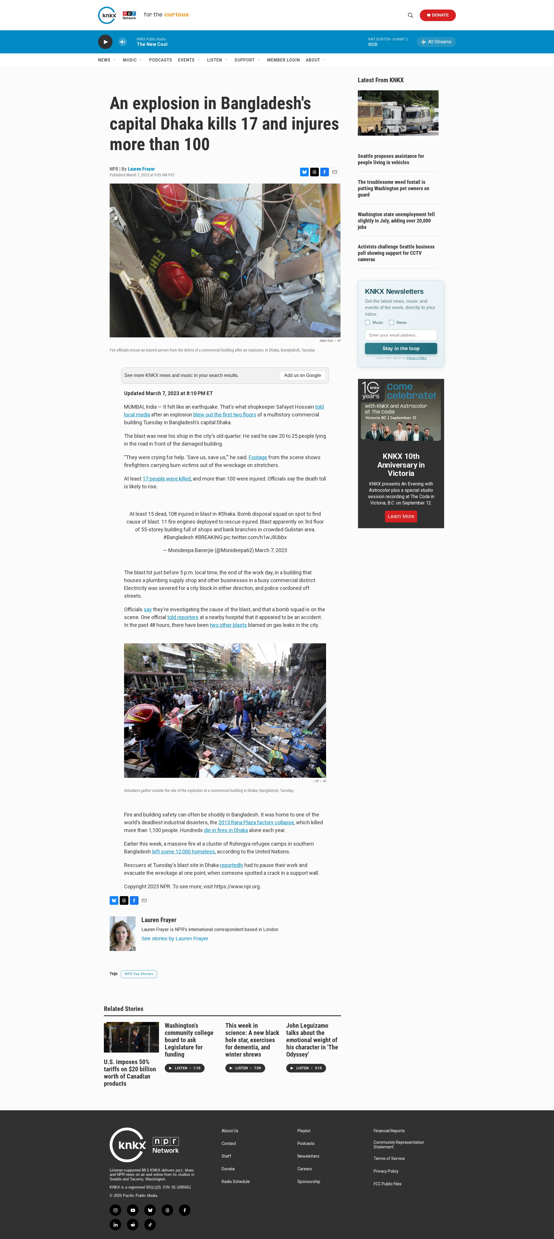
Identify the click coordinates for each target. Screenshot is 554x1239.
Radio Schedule (236, 1182)
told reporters (183, 617)
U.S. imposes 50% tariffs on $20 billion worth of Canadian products (130, 1072)
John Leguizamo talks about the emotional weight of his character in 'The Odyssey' (312, 1040)
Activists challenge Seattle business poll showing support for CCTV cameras (396, 253)
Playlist (303, 1131)
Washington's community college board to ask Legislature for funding (189, 1040)
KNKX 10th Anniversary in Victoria (401, 465)
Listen (214, 60)
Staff (226, 1156)
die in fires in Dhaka (226, 830)
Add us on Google (302, 375)
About (313, 60)
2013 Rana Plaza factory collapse (256, 822)
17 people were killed (167, 479)
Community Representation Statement (399, 1144)
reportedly (231, 865)
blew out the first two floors (224, 415)
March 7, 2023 (271, 550)
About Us (230, 1131)
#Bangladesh (178, 537)
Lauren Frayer (141, 169)
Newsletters (308, 1156)
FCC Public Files (388, 1184)
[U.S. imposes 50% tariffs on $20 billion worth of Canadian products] (131, 1037)
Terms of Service (389, 1158)
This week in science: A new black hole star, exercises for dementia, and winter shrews (252, 1040)
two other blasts (228, 625)
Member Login (283, 60)
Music (130, 60)
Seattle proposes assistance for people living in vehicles (391, 159)
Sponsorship (308, 1182)
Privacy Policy (417, 358)
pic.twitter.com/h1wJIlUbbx (255, 537)
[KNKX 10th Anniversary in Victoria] (401, 411)
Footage (258, 457)
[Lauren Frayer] (123, 933)
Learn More (401, 516)
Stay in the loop (401, 348)
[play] (105, 42)
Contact (229, 1143)
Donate (440, 15)
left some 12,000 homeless (183, 852)
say (148, 609)
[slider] (132, 42)
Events (186, 60)
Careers (304, 1169)
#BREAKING (208, 537)
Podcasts (160, 60)
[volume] (123, 41)
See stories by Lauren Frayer (174, 938)
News (104, 60)
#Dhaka (226, 514)
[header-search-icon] (410, 15)
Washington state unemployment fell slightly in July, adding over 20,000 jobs (396, 220)
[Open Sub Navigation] (115, 60)
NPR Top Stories (139, 974)
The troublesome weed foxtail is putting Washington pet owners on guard (393, 188)
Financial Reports (389, 1131)
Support (245, 60)
